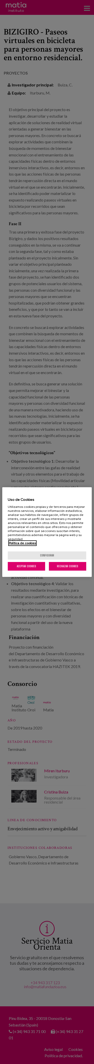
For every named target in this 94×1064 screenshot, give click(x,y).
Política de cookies (22, 543)
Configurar (47, 555)
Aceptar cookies (26, 566)
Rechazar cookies (67, 566)
